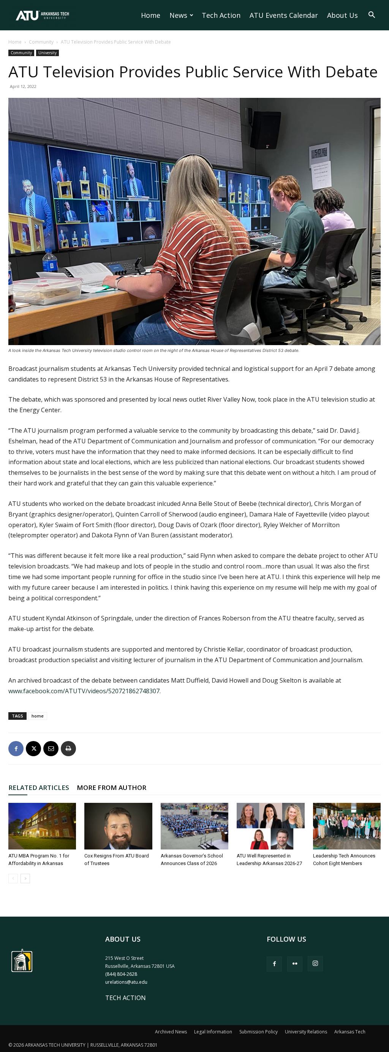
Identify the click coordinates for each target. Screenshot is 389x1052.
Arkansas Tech (349, 1031)
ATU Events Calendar (284, 15)
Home (150, 15)
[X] (33, 748)
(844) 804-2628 (121, 974)
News (178, 15)
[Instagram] (315, 963)
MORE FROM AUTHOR (111, 787)
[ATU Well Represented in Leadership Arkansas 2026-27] (270, 826)
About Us (342, 15)
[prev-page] (13, 878)
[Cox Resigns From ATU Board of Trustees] (118, 826)
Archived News (171, 1031)
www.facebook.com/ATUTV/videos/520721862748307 (84, 691)
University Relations (306, 1031)
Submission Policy (258, 1031)
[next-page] (25, 878)
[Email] (51, 748)
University (47, 52)
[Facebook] (16, 748)
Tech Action (221, 15)
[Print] (68, 748)
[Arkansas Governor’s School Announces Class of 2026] (194, 826)
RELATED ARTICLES (38, 787)
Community (41, 42)
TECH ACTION (125, 998)
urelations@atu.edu (126, 982)
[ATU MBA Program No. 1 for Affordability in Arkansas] (42, 826)
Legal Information (213, 1031)
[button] (371, 15)
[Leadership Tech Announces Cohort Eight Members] (347, 826)
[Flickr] (294, 964)
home (38, 716)
